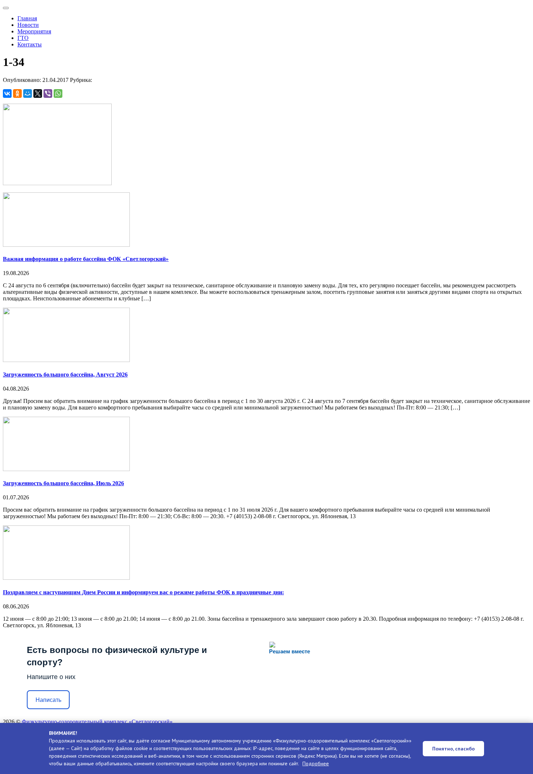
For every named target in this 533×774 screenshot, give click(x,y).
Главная (27, 18)
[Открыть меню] (6, 8)
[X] (37, 93)
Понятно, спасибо (453, 748)
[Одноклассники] (17, 93)
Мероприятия (34, 31)
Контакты (29, 44)
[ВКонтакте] (7, 93)
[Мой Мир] (27, 93)
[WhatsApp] (58, 93)
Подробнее (315, 763)
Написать (48, 700)
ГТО (23, 38)
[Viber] (48, 93)
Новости (28, 25)
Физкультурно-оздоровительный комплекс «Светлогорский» (97, 722)
